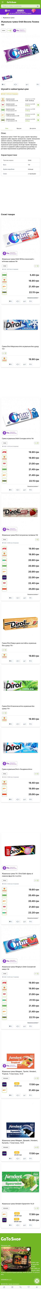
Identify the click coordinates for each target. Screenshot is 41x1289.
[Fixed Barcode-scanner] (37, 1281)
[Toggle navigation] (2, 2)
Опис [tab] (6, 128)
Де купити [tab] (33, 128)
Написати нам (5, 1245)
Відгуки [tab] (19, 128)
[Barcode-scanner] (37, 6)
